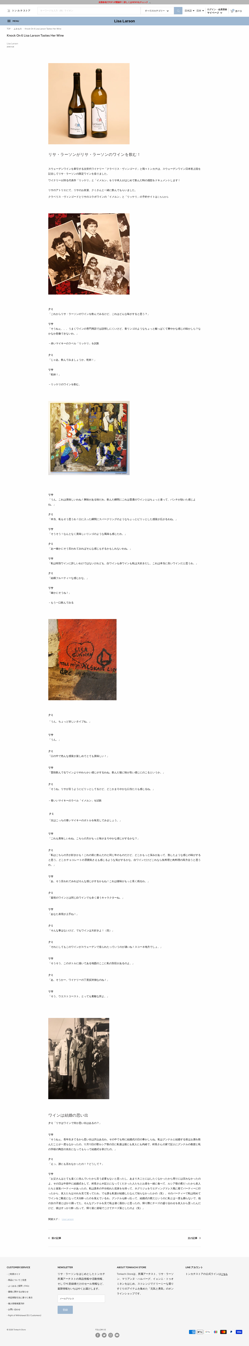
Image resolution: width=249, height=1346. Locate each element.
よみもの (18, 29)
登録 (65, 1309)
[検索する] (178, 10)
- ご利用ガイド (13, 1274)
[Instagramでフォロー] (110, 1335)
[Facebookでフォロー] (97, 1335)
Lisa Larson (124, 21)
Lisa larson (68, 1219)
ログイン (211, 9)
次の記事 (192, 1238)
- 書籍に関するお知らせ (17, 1292)
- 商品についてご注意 (16, 1280)
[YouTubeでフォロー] (117, 1335)
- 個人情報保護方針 (15, 1303)
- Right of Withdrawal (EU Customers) (24, 1315)
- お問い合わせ (13, 1309)
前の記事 (56, 1238)
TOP (9, 29)
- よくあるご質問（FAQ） (18, 1286)
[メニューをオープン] (9, 10)
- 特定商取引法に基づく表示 (20, 1297)
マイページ (213, 12)
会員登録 (222, 9)
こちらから (163, 197)
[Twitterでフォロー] (104, 1335)
